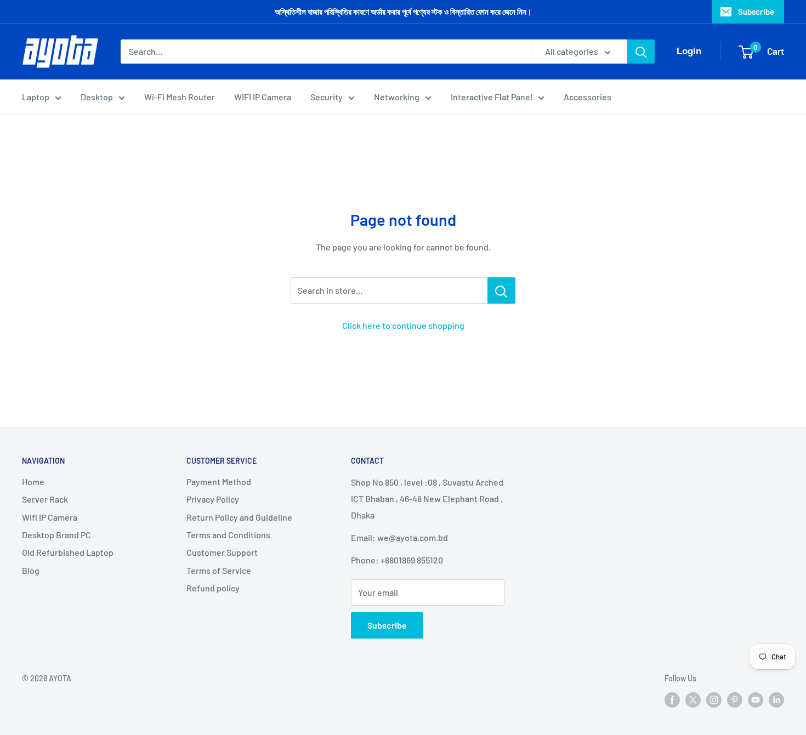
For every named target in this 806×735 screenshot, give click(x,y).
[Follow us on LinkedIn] (776, 699)
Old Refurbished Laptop (67, 552)
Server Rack (45, 499)
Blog (30, 570)
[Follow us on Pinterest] (734, 699)
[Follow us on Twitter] (693, 699)
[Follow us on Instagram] (714, 699)
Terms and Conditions (228, 534)
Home (33, 481)
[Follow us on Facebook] (672, 699)
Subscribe (756, 11)
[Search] (641, 51)
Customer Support (222, 552)
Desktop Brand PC (56, 534)
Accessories (587, 97)
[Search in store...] (501, 290)
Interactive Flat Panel (491, 97)
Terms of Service (218, 570)
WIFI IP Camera (262, 97)
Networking (396, 97)
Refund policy (213, 588)
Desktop (97, 97)
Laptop (35, 97)
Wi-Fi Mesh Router (179, 97)
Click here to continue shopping (403, 325)
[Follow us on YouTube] (755, 699)
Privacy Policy (212, 499)
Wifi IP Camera (49, 517)
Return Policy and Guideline (239, 517)
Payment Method (218, 481)
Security (326, 97)
